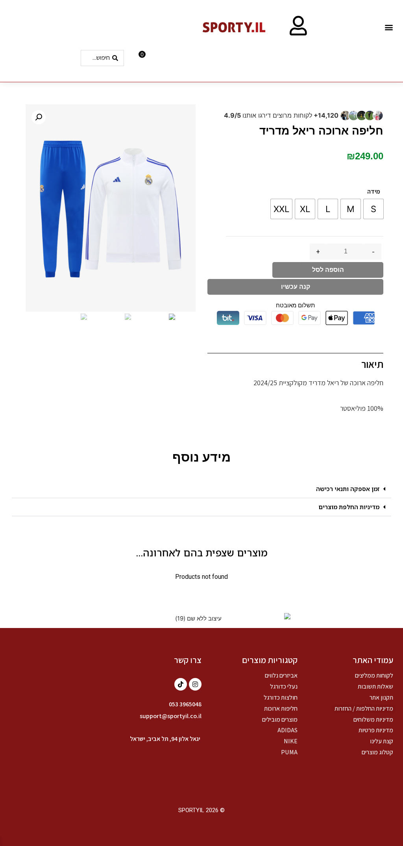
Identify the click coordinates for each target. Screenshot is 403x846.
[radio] (373, 209)
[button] (388, 27)
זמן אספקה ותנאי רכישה (347, 489)
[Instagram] (195, 684)
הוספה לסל (328, 269)
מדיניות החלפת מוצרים (348, 507)
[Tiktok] (180, 684)
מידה (373, 191)
